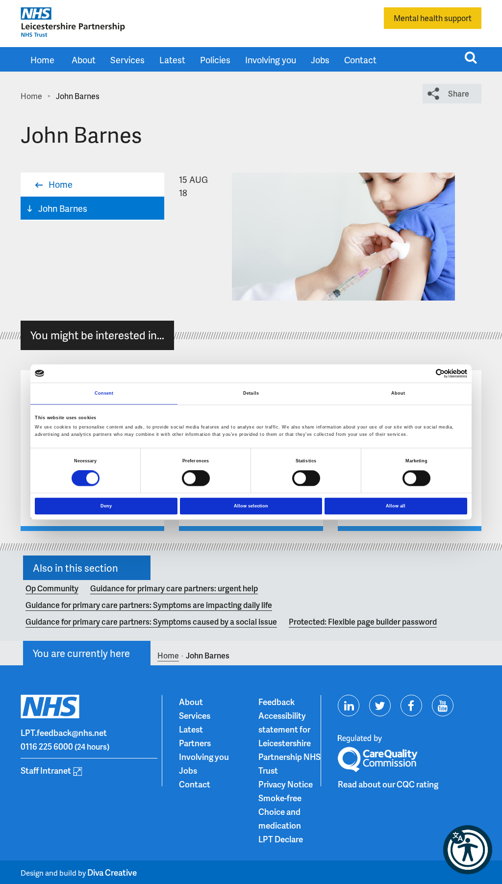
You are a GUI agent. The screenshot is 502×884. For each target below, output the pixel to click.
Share (458, 93)
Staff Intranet (46, 770)
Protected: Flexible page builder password (363, 621)
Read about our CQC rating (388, 784)
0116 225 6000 (47, 746)
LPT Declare (280, 839)
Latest (172, 59)
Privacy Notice (285, 784)
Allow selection (251, 506)
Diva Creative (112, 872)
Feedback (276, 701)
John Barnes (62, 208)
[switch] (196, 478)
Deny (106, 506)
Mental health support (433, 18)
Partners (195, 743)
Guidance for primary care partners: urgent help (174, 588)
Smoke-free (279, 798)
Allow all (395, 506)
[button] (467, 849)
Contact (360, 59)
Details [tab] (251, 393)
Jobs (320, 59)
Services (127, 59)
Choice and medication (279, 818)
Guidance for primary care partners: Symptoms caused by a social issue (151, 621)
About (84, 59)
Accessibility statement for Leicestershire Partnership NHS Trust (289, 742)
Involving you (270, 59)
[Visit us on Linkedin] (348, 705)
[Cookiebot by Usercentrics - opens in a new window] (424, 373)
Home (42, 59)
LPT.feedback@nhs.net (64, 732)
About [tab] (398, 393)
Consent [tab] (104, 393)
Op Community (51, 588)
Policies (215, 59)
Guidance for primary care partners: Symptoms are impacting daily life (148, 604)
